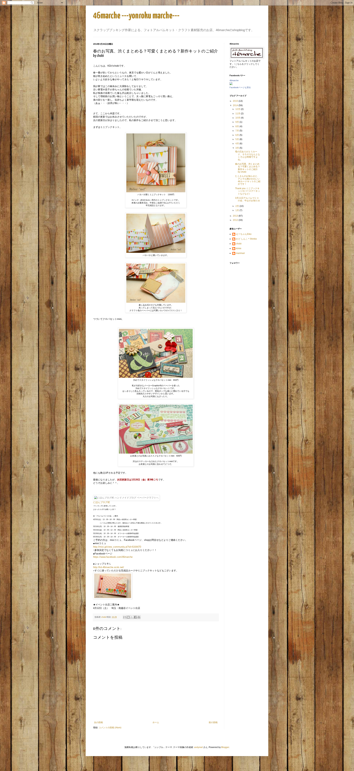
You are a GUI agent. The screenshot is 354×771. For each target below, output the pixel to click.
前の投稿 (213, 722)
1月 (237, 210)
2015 (236, 101)
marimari (240, 253)
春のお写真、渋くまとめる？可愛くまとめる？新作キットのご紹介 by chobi (247, 168)
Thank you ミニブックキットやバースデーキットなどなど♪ (247, 191)
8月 (237, 126)
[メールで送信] (125, 617)
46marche (234, 80)
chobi (239, 243)
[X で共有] (132, 617)
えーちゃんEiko (243, 234)
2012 (236, 220)
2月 (237, 206)
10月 (238, 117)
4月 (237, 143)
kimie (238, 248)
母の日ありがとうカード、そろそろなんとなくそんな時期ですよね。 (247, 155)
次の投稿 (98, 722)
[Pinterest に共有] (139, 617)
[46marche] (231, 84)
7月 (237, 130)
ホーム (155, 722)
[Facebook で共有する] (135, 617)
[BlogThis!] (128, 617)
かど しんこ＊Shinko (246, 239)
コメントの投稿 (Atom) (110, 727)
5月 (237, 139)
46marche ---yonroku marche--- (136, 16)
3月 (237, 148)
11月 (238, 113)
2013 (236, 216)
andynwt (198, 747)
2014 (236, 105)
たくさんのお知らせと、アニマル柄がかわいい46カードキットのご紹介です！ (247, 180)
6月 (237, 135)
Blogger (225, 747)
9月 (237, 122)
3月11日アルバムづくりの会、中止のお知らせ (247, 199)
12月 (238, 109)
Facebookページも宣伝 (240, 87)
